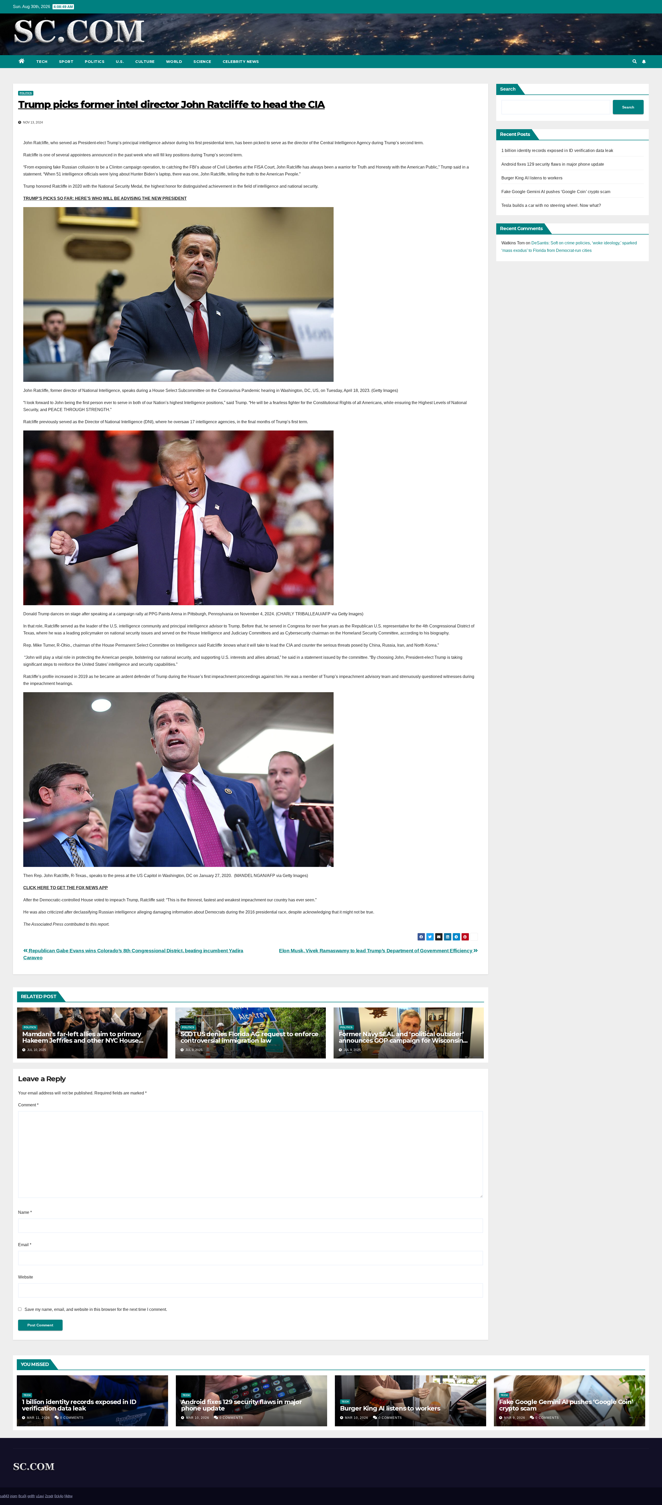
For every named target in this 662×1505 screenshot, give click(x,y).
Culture (145, 61)
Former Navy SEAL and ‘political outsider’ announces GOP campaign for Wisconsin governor (401, 1040)
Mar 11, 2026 (38, 1418)
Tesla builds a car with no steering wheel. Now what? (551, 205)
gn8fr (31, 1496)
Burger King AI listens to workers (532, 178)
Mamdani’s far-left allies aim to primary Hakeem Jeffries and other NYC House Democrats (81, 1040)
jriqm (13, 1496)
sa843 (4, 1496)
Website (25, 1277)
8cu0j (22, 1496)
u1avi (40, 1496)
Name (25, 1212)
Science (202, 61)
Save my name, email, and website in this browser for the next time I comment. (96, 1309)
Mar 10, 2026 (197, 1418)
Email (24, 1245)
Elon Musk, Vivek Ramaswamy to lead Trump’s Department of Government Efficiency (376, 950)
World (174, 61)
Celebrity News (241, 61)
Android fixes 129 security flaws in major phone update (552, 164)
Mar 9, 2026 (514, 1418)
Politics (94, 61)
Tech (42, 61)
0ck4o (58, 1496)
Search (508, 89)
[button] (635, 61)
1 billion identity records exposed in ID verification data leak (557, 150)
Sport (66, 61)
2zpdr (49, 1496)
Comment (28, 1105)
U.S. (120, 61)
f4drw (68, 1496)
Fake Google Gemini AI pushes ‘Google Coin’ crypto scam (556, 191)
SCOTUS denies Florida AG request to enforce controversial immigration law (249, 1037)
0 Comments (72, 1418)
